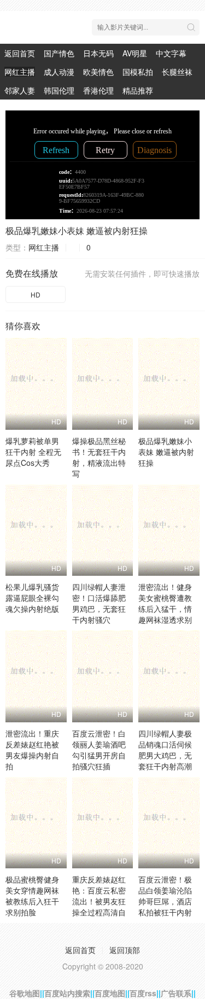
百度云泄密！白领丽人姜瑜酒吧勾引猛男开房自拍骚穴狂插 (99, 750)
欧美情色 (98, 72)
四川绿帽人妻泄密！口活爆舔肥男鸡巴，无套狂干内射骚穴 (99, 603)
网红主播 (19, 72)
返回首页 (19, 53)
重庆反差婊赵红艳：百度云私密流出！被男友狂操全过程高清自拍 (99, 901)
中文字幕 (171, 53)
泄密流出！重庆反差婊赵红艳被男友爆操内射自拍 (32, 750)
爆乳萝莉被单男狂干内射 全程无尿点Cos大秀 (33, 451)
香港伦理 (98, 90)
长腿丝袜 (177, 72)
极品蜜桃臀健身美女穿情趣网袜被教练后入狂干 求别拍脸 (32, 896)
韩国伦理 (59, 90)
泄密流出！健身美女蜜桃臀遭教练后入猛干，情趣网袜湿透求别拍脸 (165, 608)
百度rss (143, 993)
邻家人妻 (19, 90)
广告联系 (176, 993)
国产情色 (59, 53)
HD (35, 294)
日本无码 (98, 53)
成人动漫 (59, 72)
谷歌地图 (24, 993)
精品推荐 (137, 90)
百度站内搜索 (67, 993)
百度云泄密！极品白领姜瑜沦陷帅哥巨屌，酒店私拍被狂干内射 (165, 896)
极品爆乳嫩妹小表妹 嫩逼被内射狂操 (76, 230)
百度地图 (110, 993)
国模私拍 (137, 72)
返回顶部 (124, 949)
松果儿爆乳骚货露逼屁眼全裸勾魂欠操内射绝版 (32, 597)
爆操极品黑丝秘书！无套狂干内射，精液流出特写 (99, 457)
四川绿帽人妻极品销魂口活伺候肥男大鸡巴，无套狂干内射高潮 (165, 750)
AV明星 (134, 53)
